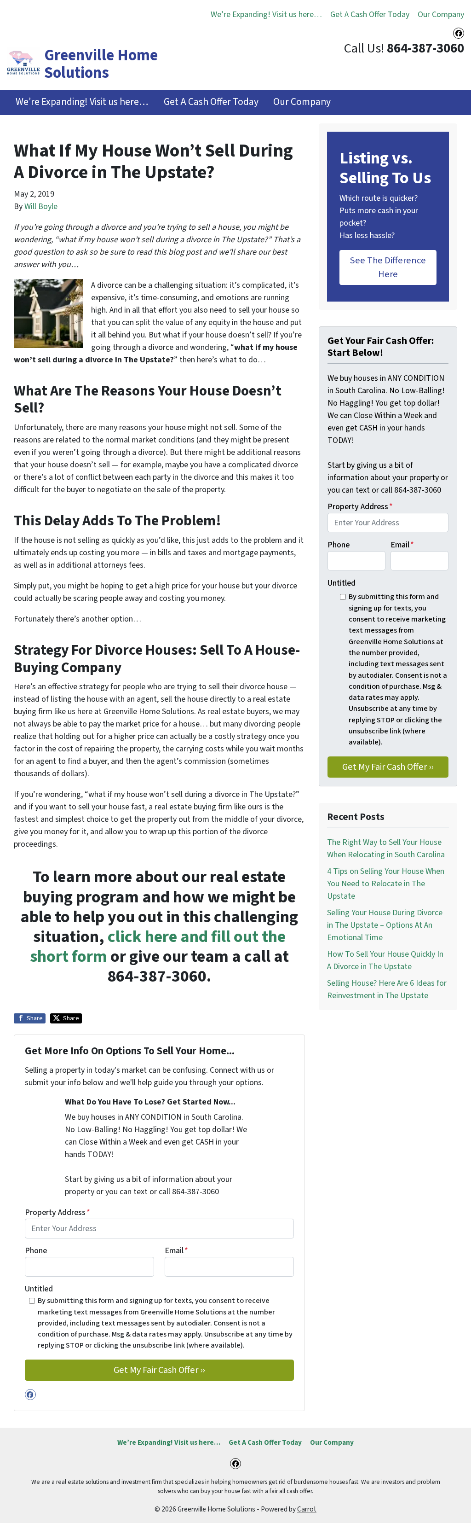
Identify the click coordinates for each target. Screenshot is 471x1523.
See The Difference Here (388, 267)
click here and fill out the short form (158, 946)
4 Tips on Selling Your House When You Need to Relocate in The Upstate (385, 884)
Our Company (441, 14)
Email (176, 1250)
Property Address (57, 1212)
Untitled (39, 1289)
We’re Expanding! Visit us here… (266, 14)
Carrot (306, 1509)
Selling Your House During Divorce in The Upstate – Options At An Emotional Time (384, 925)
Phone (36, 1250)
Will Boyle (40, 206)
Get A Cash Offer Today (369, 14)
